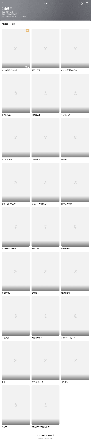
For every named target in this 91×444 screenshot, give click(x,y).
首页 (38, 435)
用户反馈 (51, 435)
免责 (44, 435)
